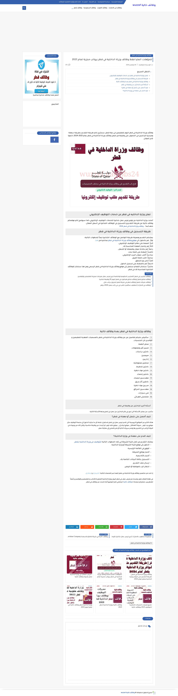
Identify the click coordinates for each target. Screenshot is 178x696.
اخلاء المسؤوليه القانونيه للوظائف (70, 2)
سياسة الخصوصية (104, 2)
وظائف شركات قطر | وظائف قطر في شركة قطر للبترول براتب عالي (127, 282)
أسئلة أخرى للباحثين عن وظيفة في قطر (134, 85)
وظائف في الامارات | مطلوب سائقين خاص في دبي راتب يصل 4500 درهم (125, 285)
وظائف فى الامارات (115, 8)
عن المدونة (92, 2)
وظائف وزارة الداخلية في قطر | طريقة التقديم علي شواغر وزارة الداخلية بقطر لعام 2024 (141, 577)
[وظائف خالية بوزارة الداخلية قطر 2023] (109, 595)
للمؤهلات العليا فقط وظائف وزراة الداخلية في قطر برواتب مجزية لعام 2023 (109, 577)
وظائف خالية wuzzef (144, 5)
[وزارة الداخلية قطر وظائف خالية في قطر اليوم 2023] (79, 595)
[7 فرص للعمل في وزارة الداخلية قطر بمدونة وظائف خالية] (79, 564)
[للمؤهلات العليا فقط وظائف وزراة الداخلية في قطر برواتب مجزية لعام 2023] (109, 564)
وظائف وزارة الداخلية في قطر (141, 55)
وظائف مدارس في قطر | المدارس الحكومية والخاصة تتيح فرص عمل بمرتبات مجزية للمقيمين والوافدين (114, 277)
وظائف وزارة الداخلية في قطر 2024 (131, 226)
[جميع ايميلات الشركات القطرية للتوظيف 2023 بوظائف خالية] (139, 595)
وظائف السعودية (90, 8)
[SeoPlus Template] (154, 692)
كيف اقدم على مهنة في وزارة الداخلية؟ (135, 91)
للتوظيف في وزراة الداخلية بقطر (88, 442)
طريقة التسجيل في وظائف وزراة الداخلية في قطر (131, 79)
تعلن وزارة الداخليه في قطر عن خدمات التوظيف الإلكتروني (129, 76)
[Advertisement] (89, 33)
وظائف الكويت (102, 8)
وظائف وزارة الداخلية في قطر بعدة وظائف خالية (132, 82)
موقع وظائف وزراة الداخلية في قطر (122, 241)
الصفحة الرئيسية (117, 2)
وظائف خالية (127, 482)
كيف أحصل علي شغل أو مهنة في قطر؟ (134, 88)
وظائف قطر (78, 8)
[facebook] (54, 140)
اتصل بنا (85, 2)
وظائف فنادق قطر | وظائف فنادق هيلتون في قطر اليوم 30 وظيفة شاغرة (125, 279)
